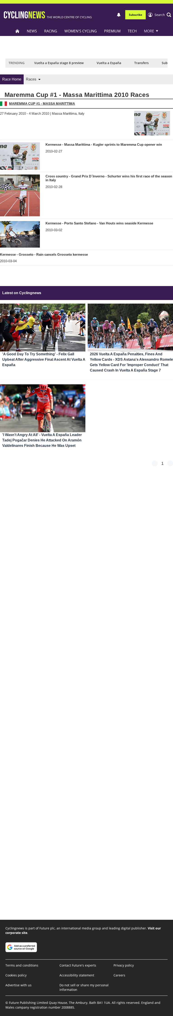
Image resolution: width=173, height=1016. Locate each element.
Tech (132, 31)
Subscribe (135, 15)
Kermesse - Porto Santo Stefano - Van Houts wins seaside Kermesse (99, 223)
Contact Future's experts (77, 965)
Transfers (141, 63)
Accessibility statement (76, 975)
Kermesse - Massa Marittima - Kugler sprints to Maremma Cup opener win (104, 144)
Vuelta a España (109, 63)
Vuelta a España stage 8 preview (59, 63)
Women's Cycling (80, 31)
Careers (119, 975)
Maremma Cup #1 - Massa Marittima (42, 103)
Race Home (11, 79)
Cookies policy (16, 975)
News (32, 31)
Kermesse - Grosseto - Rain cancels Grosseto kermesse (44, 254)
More (149, 31)
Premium (112, 31)
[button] (163, 15)
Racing (50, 31)
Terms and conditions (21, 965)
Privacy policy (124, 965)
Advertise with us (18, 985)
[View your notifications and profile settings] (118, 14)
